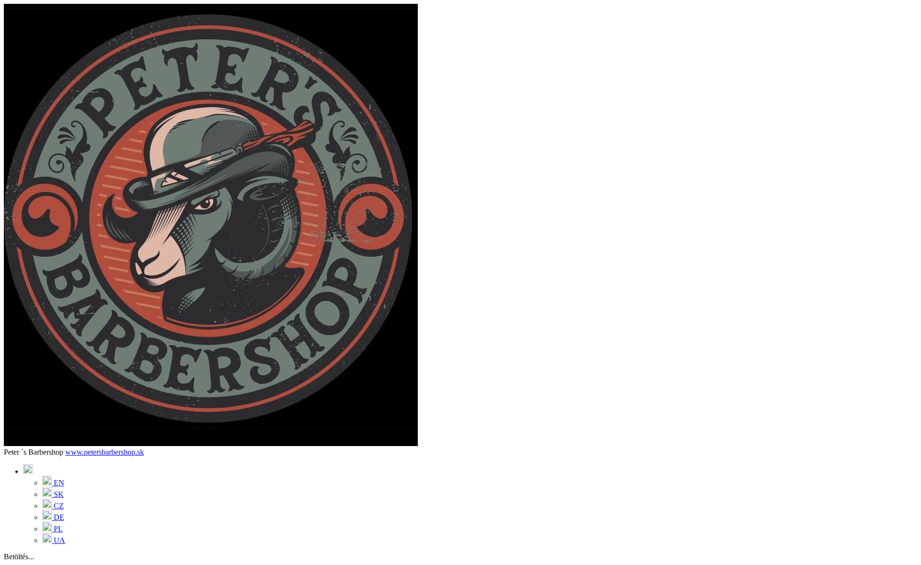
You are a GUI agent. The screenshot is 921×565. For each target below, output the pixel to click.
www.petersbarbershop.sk (104, 452)
